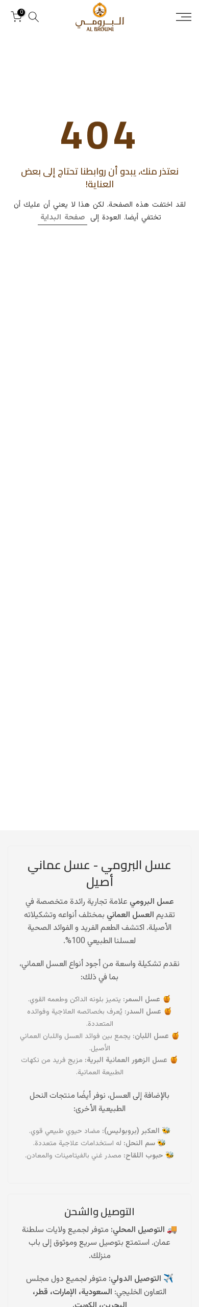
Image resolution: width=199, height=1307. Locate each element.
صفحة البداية (62, 218)
